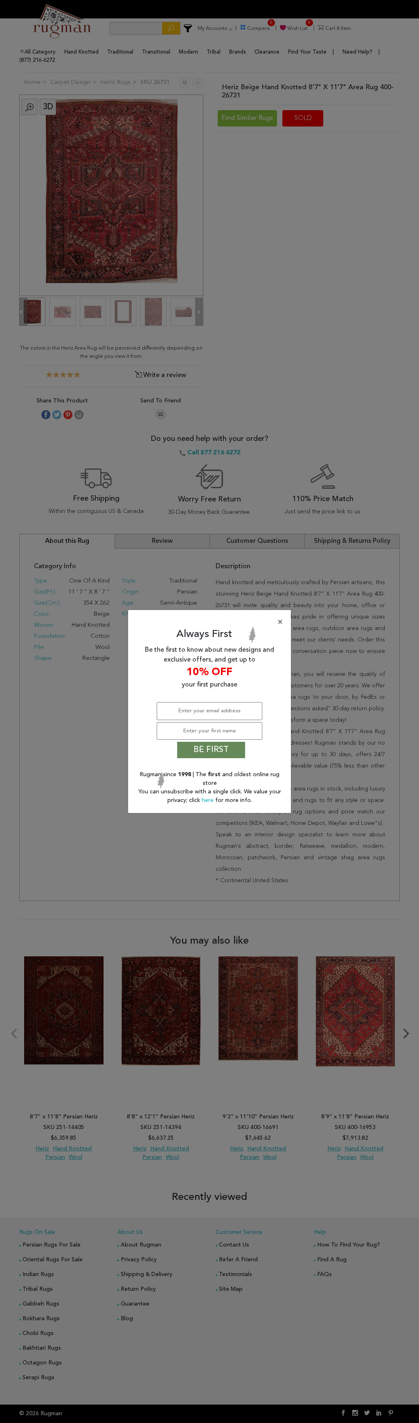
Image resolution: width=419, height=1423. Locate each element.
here (208, 800)
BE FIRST (211, 750)
